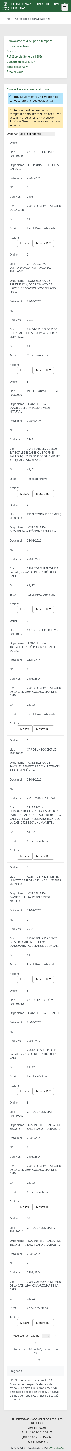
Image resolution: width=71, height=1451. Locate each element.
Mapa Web (18, 1448)
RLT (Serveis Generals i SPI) (24, 56)
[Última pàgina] (39, 1360)
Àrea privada (15, 72)
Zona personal (16, 67)
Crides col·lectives (18, 46)
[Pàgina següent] (32, 1360)
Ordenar (12, 134)
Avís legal (56, 1448)
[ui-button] (64, 7)
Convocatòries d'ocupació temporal (30, 41)
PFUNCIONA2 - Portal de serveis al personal (39, 6)
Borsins (12, 51)
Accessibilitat (38, 1448)
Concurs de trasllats (20, 62)
